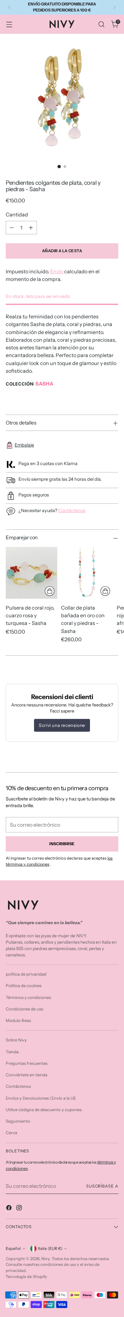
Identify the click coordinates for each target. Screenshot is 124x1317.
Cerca (11, 1132)
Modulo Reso (18, 1020)
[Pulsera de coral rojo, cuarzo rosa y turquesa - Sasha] (31, 573)
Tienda (12, 1051)
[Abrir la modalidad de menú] (9, 24)
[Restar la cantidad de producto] (11, 227)
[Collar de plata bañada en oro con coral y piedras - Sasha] (87, 573)
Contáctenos (72, 510)
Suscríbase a (102, 1186)
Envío (56, 271)
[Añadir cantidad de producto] (31, 227)
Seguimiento (18, 1121)
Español (13, 1248)
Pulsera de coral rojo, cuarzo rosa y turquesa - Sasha (30, 615)
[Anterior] (10, 7)
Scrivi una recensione (62, 725)
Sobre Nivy (16, 1039)
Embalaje (24, 445)
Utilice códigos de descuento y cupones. (44, 1109)
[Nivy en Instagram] (20, 1208)
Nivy (45, 1258)
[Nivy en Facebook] (9, 1208)
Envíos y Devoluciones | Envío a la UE (41, 1098)
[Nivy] (62, 24)
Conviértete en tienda (26, 1074)
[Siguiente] (114, 7)
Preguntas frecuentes (26, 1063)
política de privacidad (26, 974)
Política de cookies (23, 985)
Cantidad (17, 214)
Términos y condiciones (28, 997)
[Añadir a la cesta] (49, 591)
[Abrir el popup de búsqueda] (101, 24)
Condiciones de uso (25, 1008)
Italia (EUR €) (50, 1248)
